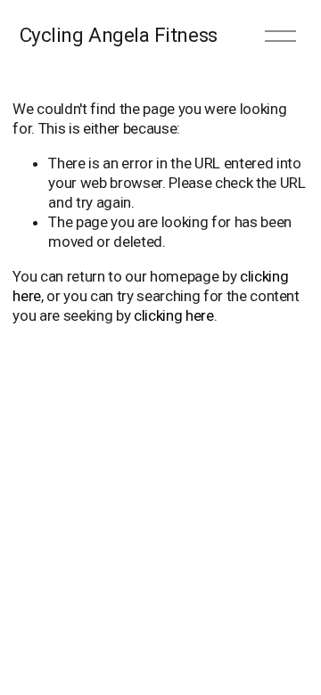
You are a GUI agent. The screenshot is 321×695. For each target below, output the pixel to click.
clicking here (174, 315)
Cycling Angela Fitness (119, 35)
